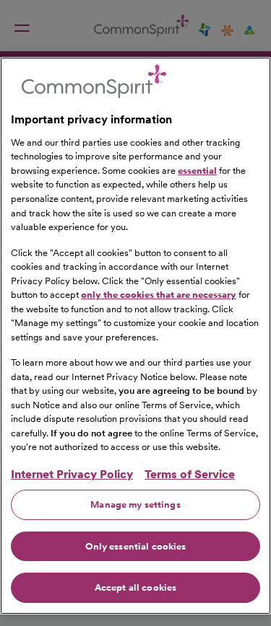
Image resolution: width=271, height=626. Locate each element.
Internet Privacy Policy (72, 474)
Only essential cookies (135, 546)
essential (197, 170)
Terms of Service (190, 474)
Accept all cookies (135, 587)
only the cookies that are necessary (158, 294)
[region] (135, 335)
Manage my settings (135, 504)
